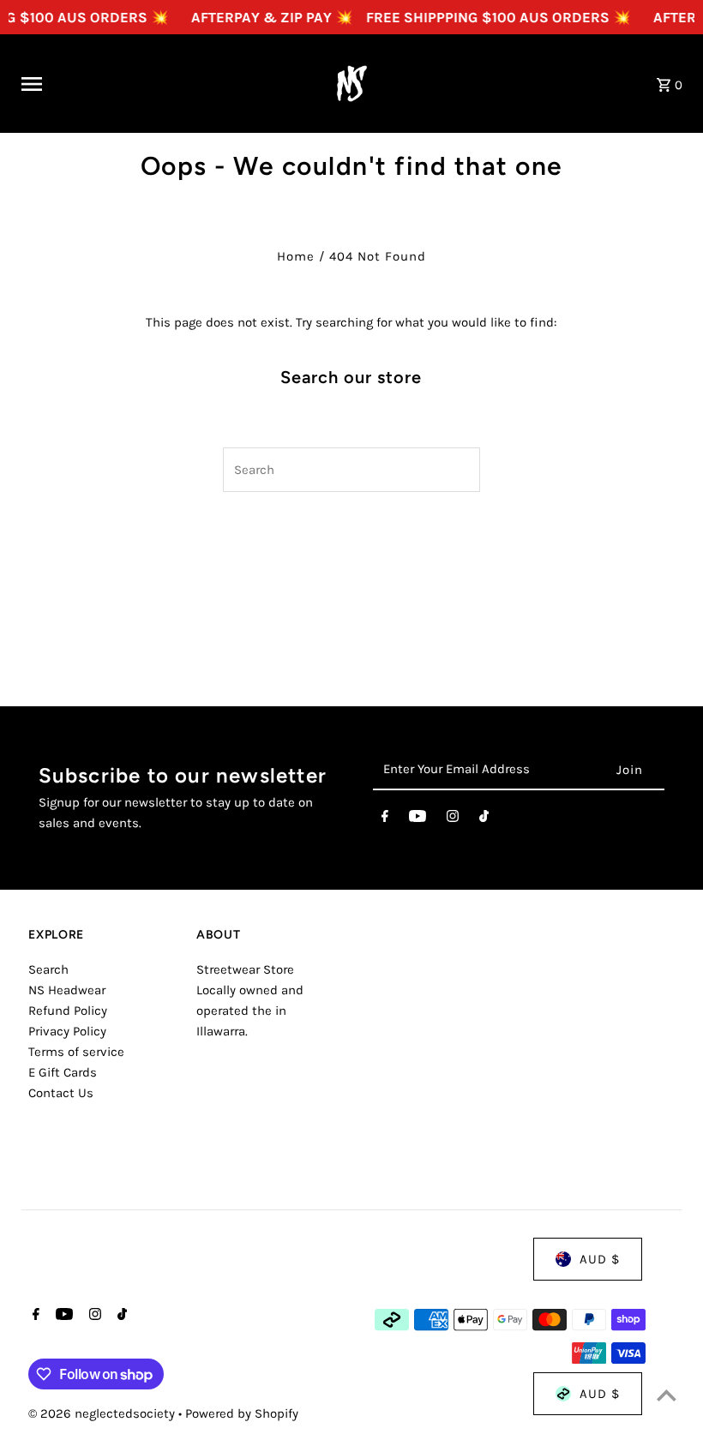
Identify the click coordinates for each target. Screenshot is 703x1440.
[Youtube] (417, 819)
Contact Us (60, 1093)
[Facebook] (385, 819)
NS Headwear (66, 990)
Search (48, 969)
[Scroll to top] (666, 1395)
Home (296, 256)
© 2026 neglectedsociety (103, 1413)
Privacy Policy (67, 1031)
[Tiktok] (484, 819)
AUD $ (600, 1259)
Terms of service (76, 1051)
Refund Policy (67, 1010)
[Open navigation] (160, 84)
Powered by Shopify (241, 1413)
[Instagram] (453, 819)
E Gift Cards (62, 1072)
